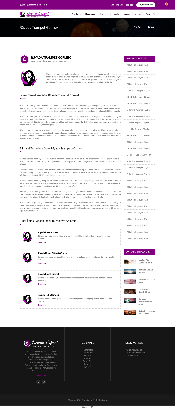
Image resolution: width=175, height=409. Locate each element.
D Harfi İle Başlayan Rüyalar (138, 90)
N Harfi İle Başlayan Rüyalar (138, 161)
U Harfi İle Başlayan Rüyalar (138, 213)
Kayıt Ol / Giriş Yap (146, 5)
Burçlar (127, 14)
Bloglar (138, 14)
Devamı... (40, 375)
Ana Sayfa (76, 14)
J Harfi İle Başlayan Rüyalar (138, 135)
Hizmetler (104, 14)
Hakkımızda (90, 14)
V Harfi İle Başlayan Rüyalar (138, 225)
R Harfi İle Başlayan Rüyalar (138, 187)
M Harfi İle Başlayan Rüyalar (139, 155)
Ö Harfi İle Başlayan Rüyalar (138, 174)
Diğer (147, 14)
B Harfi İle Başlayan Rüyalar (138, 71)
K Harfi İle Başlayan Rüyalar (138, 142)
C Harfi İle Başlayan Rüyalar (138, 78)
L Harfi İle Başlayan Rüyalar (138, 148)
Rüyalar (116, 14)
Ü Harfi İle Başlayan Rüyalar (138, 219)
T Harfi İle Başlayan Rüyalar (138, 206)
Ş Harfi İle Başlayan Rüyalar (138, 200)
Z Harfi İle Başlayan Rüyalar (138, 238)
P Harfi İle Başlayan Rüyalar (138, 180)
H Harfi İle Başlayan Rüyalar (138, 116)
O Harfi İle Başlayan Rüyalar (138, 168)
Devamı (41, 242)
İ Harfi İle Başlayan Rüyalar (138, 129)
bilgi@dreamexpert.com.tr (35, 5)
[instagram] (131, 5)
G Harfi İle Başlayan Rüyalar (138, 110)
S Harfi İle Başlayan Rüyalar (138, 193)
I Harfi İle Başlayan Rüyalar (138, 123)
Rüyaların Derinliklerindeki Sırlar (145, 301)
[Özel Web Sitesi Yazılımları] (87, 407)
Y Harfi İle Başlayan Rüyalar (138, 232)
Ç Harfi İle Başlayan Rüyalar (138, 84)
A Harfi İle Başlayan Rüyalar (138, 65)
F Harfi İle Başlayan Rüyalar (138, 103)
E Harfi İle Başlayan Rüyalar (138, 97)
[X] (127, 5)
